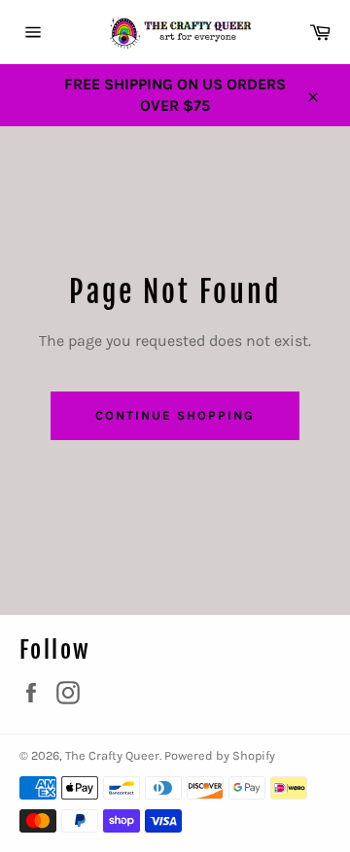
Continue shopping (174, 415)
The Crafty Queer (112, 755)
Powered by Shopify (219, 755)
